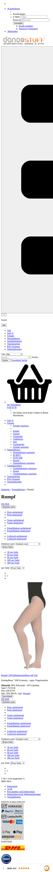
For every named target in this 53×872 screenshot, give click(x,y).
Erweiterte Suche (19, 360)
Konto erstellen (26, 26)
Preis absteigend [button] (14, 515)
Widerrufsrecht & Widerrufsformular (24, 794)
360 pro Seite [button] (13, 563)
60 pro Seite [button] (12, 555)
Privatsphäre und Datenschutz (21, 791)
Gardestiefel (18, 444)
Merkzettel (12, 31)
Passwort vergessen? (28, 28)
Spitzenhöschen (14, 349)
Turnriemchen (13, 344)
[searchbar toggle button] (5, 314)
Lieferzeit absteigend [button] (16, 539)
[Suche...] (30, 357)
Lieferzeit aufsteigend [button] (17, 536)
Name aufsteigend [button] (15, 520)
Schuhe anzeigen (21, 426)
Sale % (10, 333)
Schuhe (10, 336)
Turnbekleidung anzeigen (25, 468)
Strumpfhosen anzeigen (24, 452)
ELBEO (17, 455)
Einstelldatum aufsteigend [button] (19, 528)
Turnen (16, 434)
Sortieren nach (8, 544)
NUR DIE (18, 458)
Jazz (15, 442)
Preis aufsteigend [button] (15, 512)
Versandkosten (14, 797)
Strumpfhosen (13, 338)
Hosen (16, 471)
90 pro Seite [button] (12, 557)
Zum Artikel (7, 696)
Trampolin (18, 436)
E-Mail (16, 17)
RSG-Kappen (13, 346)
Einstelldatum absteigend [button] (18, 531)
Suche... (35, 357)
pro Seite (5, 568)
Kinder (16, 431)
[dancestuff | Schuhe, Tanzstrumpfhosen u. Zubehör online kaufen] (24, 45)
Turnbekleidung (14, 341)
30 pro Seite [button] (12, 552)
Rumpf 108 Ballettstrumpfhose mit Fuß (19, 675)
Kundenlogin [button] (13, 8)
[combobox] (8, 507)
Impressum (12, 786)
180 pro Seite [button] (13, 560)
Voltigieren (18, 439)
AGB (9, 789)
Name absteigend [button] (15, 523)
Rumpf (16, 460)
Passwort (17, 20)
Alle (9, 330)
